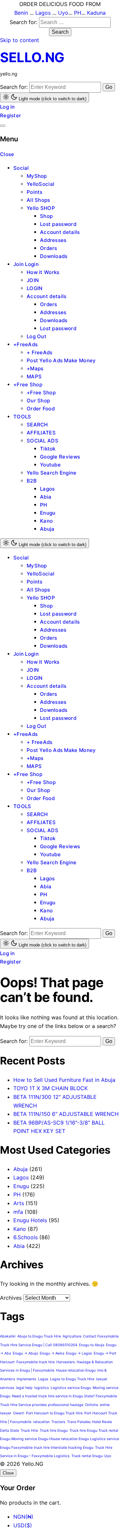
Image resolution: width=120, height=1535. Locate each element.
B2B (32, 481)
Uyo (63, 12)
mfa (18, 1211)
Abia (45, 497)
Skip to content (19, 40)
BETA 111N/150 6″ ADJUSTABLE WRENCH (66, 1114)
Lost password (58, 224)
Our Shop (38, 400)
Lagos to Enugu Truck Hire (72, 1379)
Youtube (50, 465)
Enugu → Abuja (25, 1353)
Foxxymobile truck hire (35, 1362)
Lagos (43, 12)
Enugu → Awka (52, 1353)
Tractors (58, 1422)
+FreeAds (25, 344)
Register (10, 115)
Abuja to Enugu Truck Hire (39, 1336)
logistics (41, 1388)
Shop (46, 216)
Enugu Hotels (30, 1220)
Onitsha (91, 1405)
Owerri (18, 1413)
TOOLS (22, 416)
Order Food (41, 408)
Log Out (36, 336)
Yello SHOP (41, 208)
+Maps (35, 368)
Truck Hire (29, 1430)
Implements (26, 1379)
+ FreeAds (40, 352)
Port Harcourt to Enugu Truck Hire (54, 1413)
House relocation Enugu (76, 1370)
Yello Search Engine (52, 473)
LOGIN (35, 288)
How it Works (43, 272)
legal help (24, 1388)
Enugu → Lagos (79, 1353)
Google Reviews (60, 457)
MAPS (34, 376)
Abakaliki (8, 1336)
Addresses (53, 240)
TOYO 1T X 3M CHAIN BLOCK (50, 1088)
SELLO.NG (32, 57)
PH (77, 12)
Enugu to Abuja (91, 1345)
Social (21, 168)
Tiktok (48, 448)
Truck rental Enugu (87, 1456)
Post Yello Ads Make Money (61, 360)
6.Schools (25, 1237)
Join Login (26, 264)
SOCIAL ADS (42, 440)
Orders (48, 248)
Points (35, 192)
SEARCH (37, 424)
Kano (46, 521)
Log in (7, 107)
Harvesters (65, 1362)
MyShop (37, 176)
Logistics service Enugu (71, 1388)
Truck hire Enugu (54, 1430)
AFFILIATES (41, 432)
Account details (60, 232)
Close (7, 154)
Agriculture (72, 1336)
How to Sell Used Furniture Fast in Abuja (64, 1079)
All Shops (38, 200)
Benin (21, 12)
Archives (11, 1297)
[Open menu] (2, 126)
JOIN (33, 280)
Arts (18, 1203)
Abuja (47, 529)
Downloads (54, 256)
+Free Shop (27, 384)
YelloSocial (40, 184)
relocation (41, 1422)
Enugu (48, 513)
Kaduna (96, 12)
